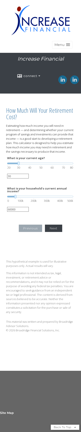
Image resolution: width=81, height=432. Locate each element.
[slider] (40, 163)
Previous (30, 228)
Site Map (7, 413)
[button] (62, 45)
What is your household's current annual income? (37, 190)
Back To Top (63, 427)
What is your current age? (26, 158)
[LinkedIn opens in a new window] (62, 82)
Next (53, 228)
